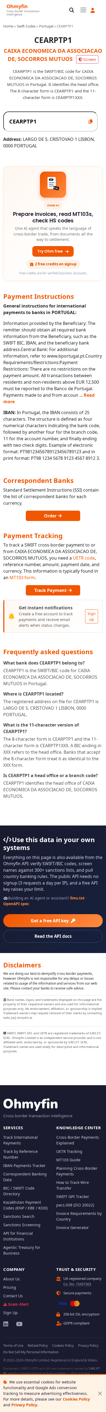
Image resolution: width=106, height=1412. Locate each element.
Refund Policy (38, 1345)
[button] (92, 10)
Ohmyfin (17, 6)
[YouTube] (19, 1324)
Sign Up (10, 1312)
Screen (89, 59)
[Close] (100, 1393)
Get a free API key (50, 921)
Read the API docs (53, 936)
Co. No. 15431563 (77, 1283)
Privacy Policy (24, 1404)
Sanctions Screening (21, 1224)
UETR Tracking (69, 1151)
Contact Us (13, 1295)
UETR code (84, 558)
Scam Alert (18, 1304)
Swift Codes (26, 26)
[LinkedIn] (6, 1324)
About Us (11, 1278)
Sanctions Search (19, 1216)
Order (51, 516)
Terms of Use (13, 1345)
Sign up (92, 616)
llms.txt (77, 898)
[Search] (71, 10)
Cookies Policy (76, 1399)
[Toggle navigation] (83, 10)
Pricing (9, 1287)
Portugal (46, 26)
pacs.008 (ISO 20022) (75, 1205)
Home (8, 26)
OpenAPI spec (16, 903)
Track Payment (51, 590)
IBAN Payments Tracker (24, 1165)
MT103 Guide (68, 1159)
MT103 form (22, 578)
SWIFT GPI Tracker (72, 1196)
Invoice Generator (72, 1227)
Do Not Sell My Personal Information (30, 1352)
